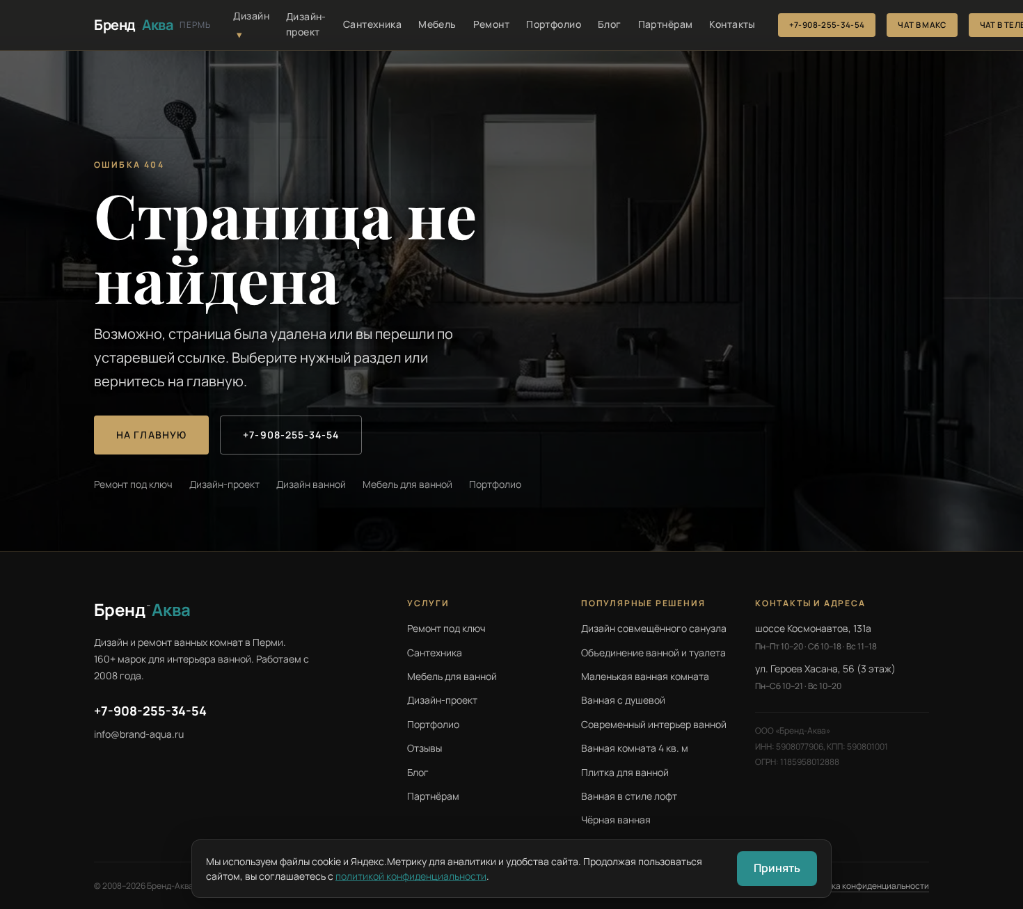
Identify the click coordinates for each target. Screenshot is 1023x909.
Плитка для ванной (625, 772)
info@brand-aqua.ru (139, 734)
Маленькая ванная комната (645, 676)
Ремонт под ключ (133, 484)
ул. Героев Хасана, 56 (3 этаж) (825, 668)
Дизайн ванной (311, 484)
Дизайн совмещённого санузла (654, 628)
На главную (151, 434)
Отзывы (424, 747)
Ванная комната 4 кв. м (634, 747)
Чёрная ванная (616, 819)
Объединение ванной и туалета (653, 652)
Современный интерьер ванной (654, 724)
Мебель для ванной (407, 484)
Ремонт (491, 24)
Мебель (437, 24)
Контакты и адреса (810, 603)
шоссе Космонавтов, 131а (813, 628)
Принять (777, 868)
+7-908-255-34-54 (827, 24)
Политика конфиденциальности (865, 886)
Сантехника (372, 24)
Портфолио (553, 24)
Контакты (732, 24)
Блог (609, 24)
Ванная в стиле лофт (629, 796)
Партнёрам (665, 24)
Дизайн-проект (306, 24)
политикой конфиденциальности (410, 876)
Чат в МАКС (922, 24)
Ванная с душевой (623, 699)
